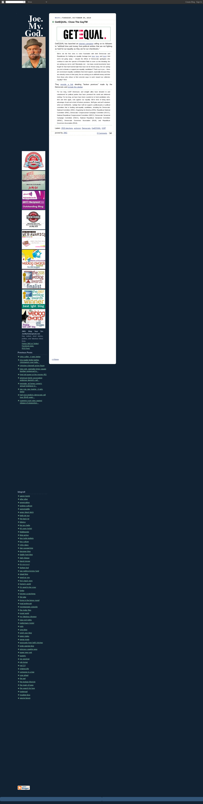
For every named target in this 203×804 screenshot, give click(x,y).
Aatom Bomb (25, 496)
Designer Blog (25, 551)
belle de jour (25, 516)
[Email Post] (110, 133)
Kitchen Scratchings (27, 594)
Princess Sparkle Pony (28, 649)
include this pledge (75, 87)
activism (77, 128)
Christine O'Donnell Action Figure (32, 366)
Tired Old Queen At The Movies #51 (33, 375)
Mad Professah (26, 604)
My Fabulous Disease (28, 617)
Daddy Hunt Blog (26, 555)
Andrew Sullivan (26, 506)
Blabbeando (24, 532)
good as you (25, 577)
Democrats (86, 128)
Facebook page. (28, 346)
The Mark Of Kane (26, 685)
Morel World (24, 613)
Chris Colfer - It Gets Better (30, 357)
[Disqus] (82, 244)
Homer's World (25, 584)
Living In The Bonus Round (29, 600)
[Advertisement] (29, 448)
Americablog (25, 503)
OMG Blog (23, 630)
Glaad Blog (24, 574)
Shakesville (24, 669)
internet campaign (86, 44)
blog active (24, 535)
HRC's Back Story (26, 581)
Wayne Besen (25, 698)
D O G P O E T (25, 564)
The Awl (23, 679)
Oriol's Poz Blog (26, 633)
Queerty (23, 656)
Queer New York (26, 652)
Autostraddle (25, 509)
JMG (65, 133)
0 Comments (102, 133)
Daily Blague (24, 558)
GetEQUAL (96, 128)
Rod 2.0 (22, 666)
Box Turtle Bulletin (27, 538)
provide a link (66, 84)
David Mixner (25, 561)
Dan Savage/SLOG (26, 548)
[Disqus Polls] (82, 173)
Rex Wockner (25, 659)
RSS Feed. (26, 348)
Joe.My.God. (34, 25)
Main (57, 18)
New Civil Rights (26, 620)
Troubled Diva (25, 695)
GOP (104, 128)
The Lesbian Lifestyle (27, 682)
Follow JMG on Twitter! (30, 344)
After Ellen (24, 499)
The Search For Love (27, 688)
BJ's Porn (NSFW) (26, 529)
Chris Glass (24, 545)
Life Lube (23, 597)
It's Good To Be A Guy (28, 587)
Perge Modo (24, 640)
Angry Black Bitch (27, 512)
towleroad (23, 692)
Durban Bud (24, 568)
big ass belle (25, 525)
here (93, 56)
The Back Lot (24, 519)
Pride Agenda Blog (27, 646)
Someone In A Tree (27, 672)
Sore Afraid (24, 675)
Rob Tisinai (24, 662)
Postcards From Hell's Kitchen (31, 643)
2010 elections (67, 128)
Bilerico (23, 522)
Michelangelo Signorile (29, 607)
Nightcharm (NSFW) (27, 623)
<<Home (55, 359)
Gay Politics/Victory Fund (29, 571)
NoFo (21, 626)
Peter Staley (24, 636)
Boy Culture (24, 542)
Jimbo (22, 591)
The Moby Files (25, 610)
